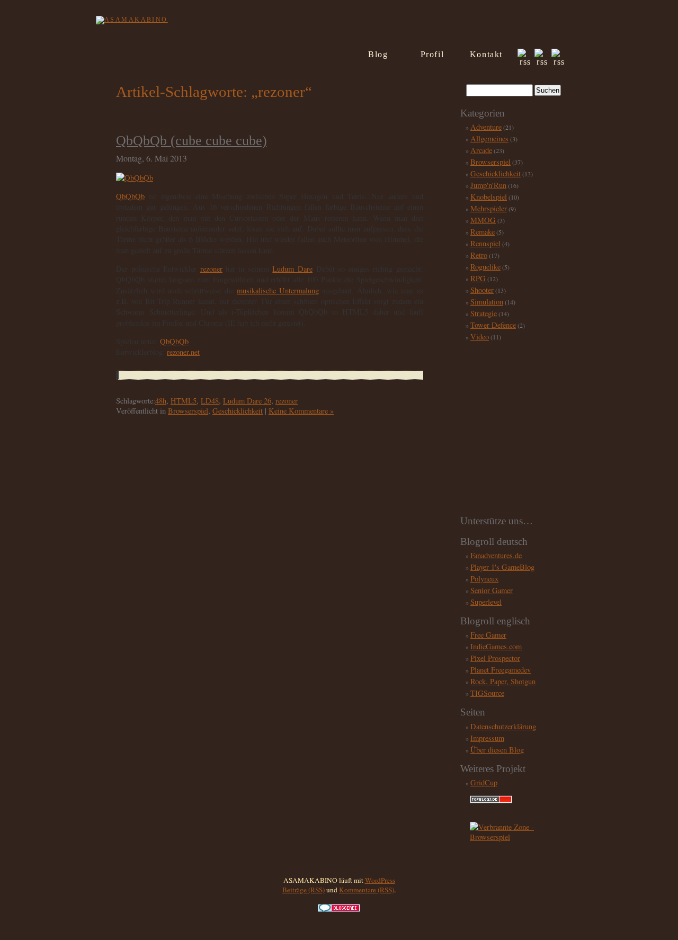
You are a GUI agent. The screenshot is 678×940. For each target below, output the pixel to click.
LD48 (210, 401)
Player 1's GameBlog (502, 567)
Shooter (482, 290)
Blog (378, 54)
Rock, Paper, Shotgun (503, 681)
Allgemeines (489, 138)
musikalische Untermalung (278, 290)
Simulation (486, 302)
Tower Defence (493, 325)
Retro (478, 255)
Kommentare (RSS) (366, 889)
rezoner (211, 269)
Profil (432, 54)
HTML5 (184, 401)
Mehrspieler (488, 208)
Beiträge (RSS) (303, 889)
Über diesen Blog (497, 750)
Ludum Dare (292, 269)
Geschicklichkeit (237, 411)
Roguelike (485, 267)
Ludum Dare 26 (247, 401)
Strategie (483, 313)
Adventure (486, 127)
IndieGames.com (496, 646)
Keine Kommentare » (301, 411)
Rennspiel (485, 243)
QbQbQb (130, 196)
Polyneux (484, 579)
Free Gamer (488, 635)
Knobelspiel (488, 197)
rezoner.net (183, 352)
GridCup (483, 782)
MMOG (483, 220)
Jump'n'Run (488, 185)
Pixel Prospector (495, 658)
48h (160, 401)
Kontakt (486, 54)
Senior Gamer (491, 590)
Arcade (481, 150)
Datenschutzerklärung (503, 726)
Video (479, 337)
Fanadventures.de (496, 555)
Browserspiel (188, 411)
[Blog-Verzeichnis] (339, 909)
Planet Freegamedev (500, 670)
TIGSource (487, 693)
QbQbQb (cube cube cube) (191, 140)
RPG (478, 278)
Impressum (487, 738)
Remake (482, 232)
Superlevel (486, 602)
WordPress (380, 880)
